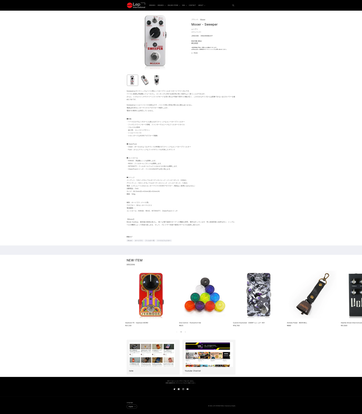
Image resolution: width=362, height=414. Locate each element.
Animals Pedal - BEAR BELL (297, 323)
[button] (161, 5)
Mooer (202, 19)
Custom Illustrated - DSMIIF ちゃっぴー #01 (249, 323)
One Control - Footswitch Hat (190, 323)
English (131, 406)
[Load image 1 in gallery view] (132, 80)
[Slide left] (177, 332)
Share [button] (196, 53)
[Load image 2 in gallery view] (144, 80)
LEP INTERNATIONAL (218, 405)
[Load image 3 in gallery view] (156, 80)
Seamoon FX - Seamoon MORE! (136, 323)
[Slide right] (185, 332)
